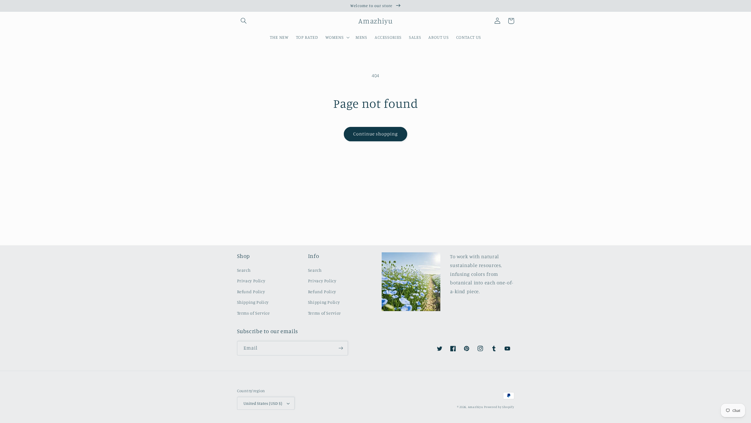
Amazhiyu (475, 407)
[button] (244, 21)
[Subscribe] (340, 348)
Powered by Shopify (499, 407)
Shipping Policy (253, 302)
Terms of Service (253, 312)
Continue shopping (375, 134)
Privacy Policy (251, 280)
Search (244, 270)
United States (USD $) (263, 403)
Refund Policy (251, 291)
